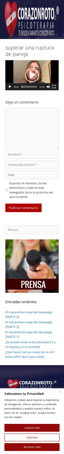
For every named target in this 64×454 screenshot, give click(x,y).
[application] (32, 75)
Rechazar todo (32, 447)
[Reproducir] (10, 87)
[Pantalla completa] (54, 87)
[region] (32, 421)
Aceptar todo (32, 427)
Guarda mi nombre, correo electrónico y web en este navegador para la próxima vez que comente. (31, 190)
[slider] (29, 87)
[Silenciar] (48, 87)
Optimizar (32, 437)
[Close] (60, 391)
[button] (32, 75)
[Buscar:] (32, 230)
